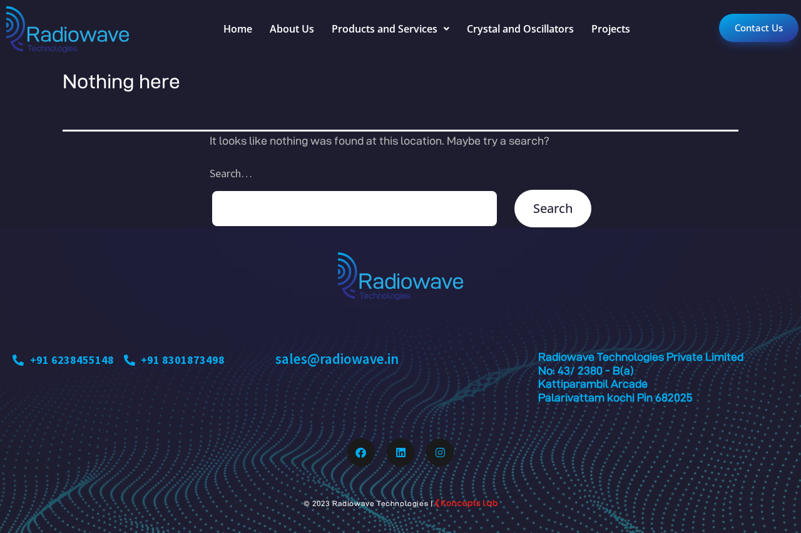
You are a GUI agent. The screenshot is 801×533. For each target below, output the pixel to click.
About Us (292, 29)
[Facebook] (361, 452)
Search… (231, 173)
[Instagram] (440, 452)
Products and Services (384, 29)
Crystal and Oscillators (520, 29)
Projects (610, 29)
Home (237, 29)
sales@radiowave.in (337, 358)
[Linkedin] (400, 452)
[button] (390, 28)
